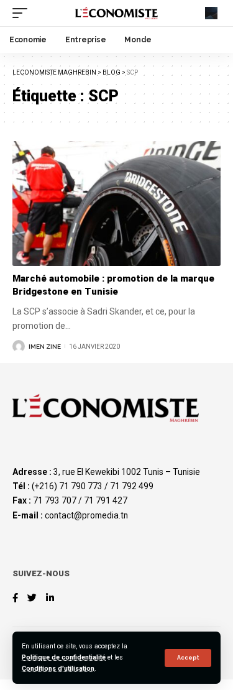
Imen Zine (45, 346)
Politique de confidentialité (64, 657)
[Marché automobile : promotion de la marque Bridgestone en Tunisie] (116, 203)
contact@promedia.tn (86, 515)
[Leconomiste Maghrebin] (116, 13)
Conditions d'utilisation (58, 669)
